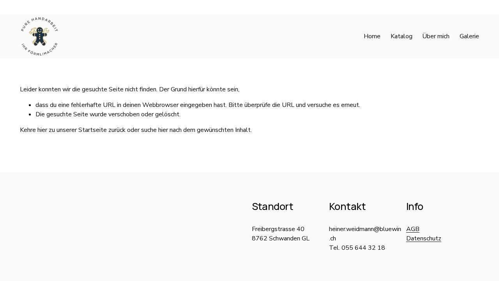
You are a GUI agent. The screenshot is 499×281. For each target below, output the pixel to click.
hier (42, 130)
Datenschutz (423, 238)
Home (372, 36)
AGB (412, 229)
